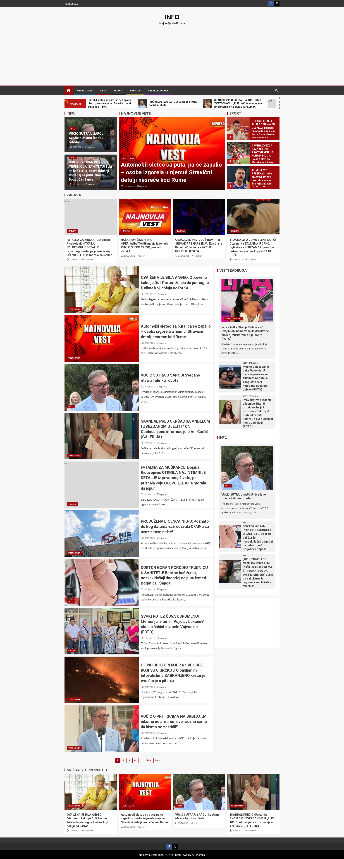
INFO (172, 17)
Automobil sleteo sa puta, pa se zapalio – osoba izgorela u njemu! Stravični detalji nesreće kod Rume (171, 172)
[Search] (276, 90)
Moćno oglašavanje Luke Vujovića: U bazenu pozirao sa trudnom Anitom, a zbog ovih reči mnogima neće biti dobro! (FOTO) (256, 378)
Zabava (135, 90)
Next (158, 760)
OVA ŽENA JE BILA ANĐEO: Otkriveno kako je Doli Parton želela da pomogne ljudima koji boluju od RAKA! (175, 282)
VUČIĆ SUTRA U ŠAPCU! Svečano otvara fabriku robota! (86, 138)
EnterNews (180, 854)
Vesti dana (84, 90)
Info (103, 90)
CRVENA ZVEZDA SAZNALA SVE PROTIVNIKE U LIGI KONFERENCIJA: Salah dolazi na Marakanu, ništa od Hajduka (263, 155)
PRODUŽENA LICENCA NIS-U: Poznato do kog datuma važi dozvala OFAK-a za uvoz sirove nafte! (175, 526)
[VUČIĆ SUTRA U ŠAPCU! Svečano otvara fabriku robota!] (101, 387)
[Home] (69, 90)
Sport (117, 90)
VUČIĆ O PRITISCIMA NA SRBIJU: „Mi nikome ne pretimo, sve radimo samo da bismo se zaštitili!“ (174, 721)
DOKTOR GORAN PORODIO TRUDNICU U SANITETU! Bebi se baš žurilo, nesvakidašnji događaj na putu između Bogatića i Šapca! (90, 170)
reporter (91, 147)
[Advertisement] (172, 52)
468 (149, 760)
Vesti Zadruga (158, 90)
